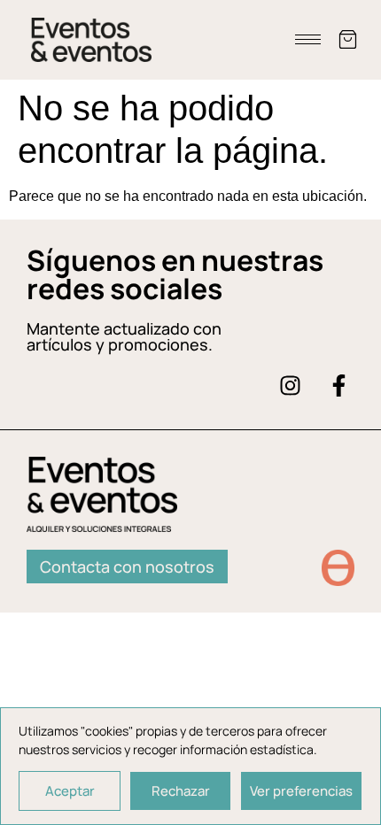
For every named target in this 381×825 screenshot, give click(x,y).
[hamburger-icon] (308, 39)
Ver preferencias (301, 791)
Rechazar (181, 791)
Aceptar (70, 791)
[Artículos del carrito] (348, 39)
